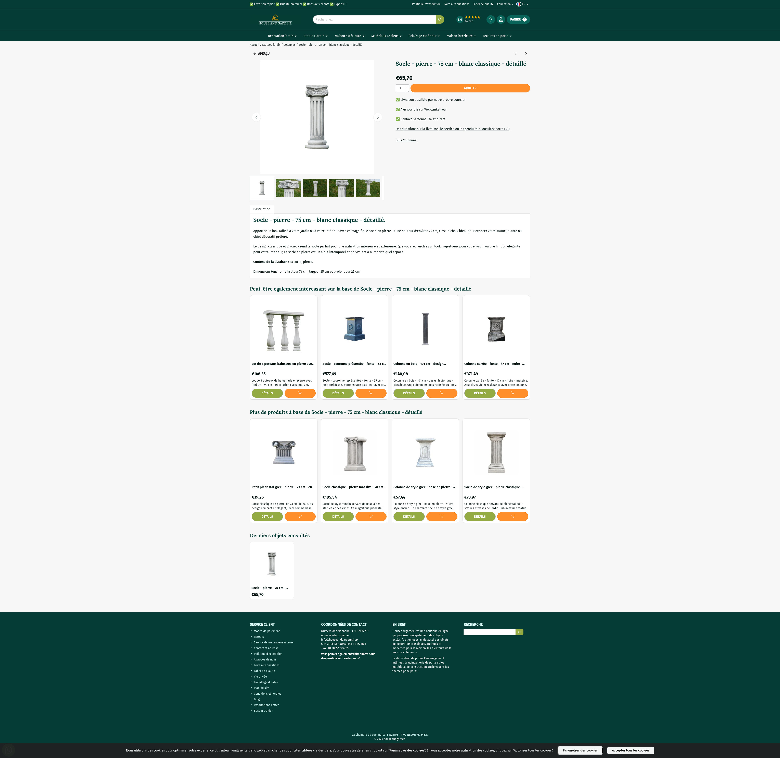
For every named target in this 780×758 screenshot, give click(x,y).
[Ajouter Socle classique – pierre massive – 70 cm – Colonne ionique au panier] (371, 516)
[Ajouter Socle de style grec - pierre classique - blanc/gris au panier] (513, 516)
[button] (523, 4)
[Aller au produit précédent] (515, 53)
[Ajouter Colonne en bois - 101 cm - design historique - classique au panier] (442, 393)
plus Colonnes (406, 140)
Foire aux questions (456, 4)
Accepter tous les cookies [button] (630, 750)
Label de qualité (483, 4)
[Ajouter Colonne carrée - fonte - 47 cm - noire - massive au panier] (513, 393)
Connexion (504, 4)
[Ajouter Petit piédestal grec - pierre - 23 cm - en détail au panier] (300, 516)
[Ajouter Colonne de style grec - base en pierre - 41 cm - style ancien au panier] (442, 516)
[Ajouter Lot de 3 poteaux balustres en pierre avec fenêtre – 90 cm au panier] (300, 393)
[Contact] (490, 19)
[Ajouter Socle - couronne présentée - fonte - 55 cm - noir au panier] (371, 393)
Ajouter (470, 88)
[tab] (262, 209)
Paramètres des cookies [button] (580, 750)
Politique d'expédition (426, 4)
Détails (267, 393)
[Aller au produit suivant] (526, 53)
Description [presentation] (261, 209)
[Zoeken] (519, 632)
